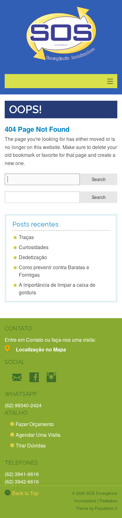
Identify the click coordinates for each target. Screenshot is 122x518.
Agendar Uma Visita (38, 434)
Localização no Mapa (41, 349)
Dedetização (33, 257)
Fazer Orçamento (35, 424)
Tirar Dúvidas (31, 445)
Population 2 (106, 508)
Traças (26, 237)
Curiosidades (33, 247)
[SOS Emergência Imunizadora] (61, 33)
